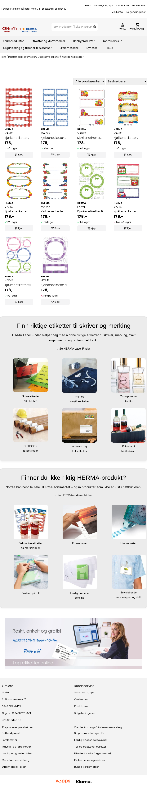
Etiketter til (129, 446)
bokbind (80, 597)
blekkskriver (128, 451)
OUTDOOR (31, 446)
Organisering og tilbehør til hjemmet (27, 48)
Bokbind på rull (30, 593)
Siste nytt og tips (103, 5)
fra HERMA (31, 400)
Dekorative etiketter (49, 56)
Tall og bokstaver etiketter (90, 746)
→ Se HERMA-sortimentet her (73, 495)
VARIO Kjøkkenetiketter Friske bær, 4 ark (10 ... (55, 209)
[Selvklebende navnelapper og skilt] (129, 571)
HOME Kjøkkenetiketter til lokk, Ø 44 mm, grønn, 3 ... (90, 209)
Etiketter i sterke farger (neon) (92, 753)
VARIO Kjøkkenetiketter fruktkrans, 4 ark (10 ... (18, 209)
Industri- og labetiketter (16, 746)
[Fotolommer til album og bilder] (80, 522)
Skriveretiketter (30, 396)
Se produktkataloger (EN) (89, 733)
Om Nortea (122, 5)
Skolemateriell (69, 48)
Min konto (117, 12)
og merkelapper (31, 547)
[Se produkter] (73, 643)
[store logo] (19, 27)
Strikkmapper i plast (14, 766)
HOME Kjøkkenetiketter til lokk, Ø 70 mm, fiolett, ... (54, 282)
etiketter (129, 401)
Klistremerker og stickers (89, 760)
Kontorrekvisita (112, 41)
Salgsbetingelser (135, 12)
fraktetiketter (80, 451)
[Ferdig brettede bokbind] (80, 572)
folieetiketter (31, 450)
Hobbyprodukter (84, 41)
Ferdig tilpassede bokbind (90, 740)
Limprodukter (128, 543)
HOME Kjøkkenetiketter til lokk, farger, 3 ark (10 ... (18, 282)
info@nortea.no (11, 720)
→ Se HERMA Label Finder (73, 348)
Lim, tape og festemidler (17, 753)
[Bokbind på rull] (31, 572)
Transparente (128, 396)
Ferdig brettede (80, 593)
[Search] (94, 27)
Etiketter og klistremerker (48, 41)
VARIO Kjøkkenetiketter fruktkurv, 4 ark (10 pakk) (126, 135)
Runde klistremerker (86, 766)
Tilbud (109, 48)
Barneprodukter (13, 41)
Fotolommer (80, 543)
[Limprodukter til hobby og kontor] (129, 522)
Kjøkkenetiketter (73, 56)
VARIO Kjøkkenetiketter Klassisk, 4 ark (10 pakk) (53, 135)
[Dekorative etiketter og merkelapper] (31, 522)
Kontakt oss (138, 5)
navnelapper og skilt (128, 597)
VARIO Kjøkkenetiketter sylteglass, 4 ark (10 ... (128, 209)
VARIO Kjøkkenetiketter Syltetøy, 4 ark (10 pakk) (90, 135)
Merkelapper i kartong (15, 760)
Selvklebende (128, 592)
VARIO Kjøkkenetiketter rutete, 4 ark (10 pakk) (16, 135)
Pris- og (80, 396)
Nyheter (92, 48)
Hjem (88, 5)
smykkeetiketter (80, 401)
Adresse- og (80, 446)
